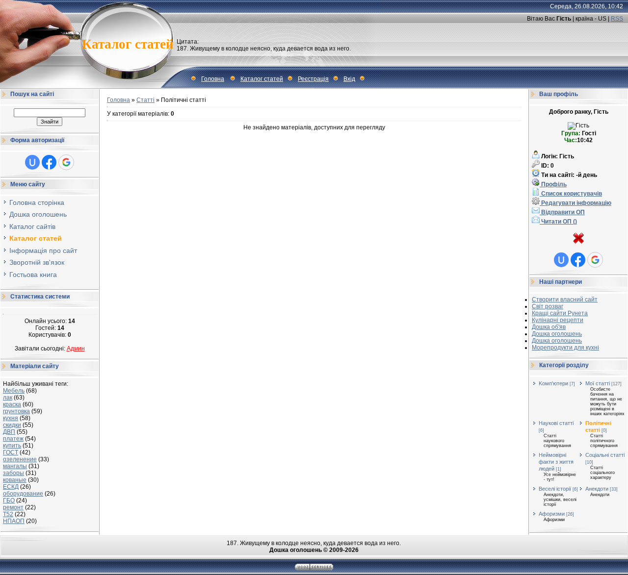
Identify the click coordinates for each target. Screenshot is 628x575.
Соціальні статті (605, 455)
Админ (76, 348)
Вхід (349, 78)
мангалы (15, 466)
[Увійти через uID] (32, 162)
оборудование (23, 493)
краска (12, 404)
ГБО (9, 500)
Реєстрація (313, 78)
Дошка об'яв (549, 327)
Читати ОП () (558, 221)
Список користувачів (571, 193)
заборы (13, 473)
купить (12, 445)
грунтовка (16, 411)
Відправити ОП (562, 212)
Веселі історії (555, 489)
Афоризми (552, 514)
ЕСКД (11, 486)
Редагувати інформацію (575, 203)
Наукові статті (556, 423)
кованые (14, 479)
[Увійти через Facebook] (49, 162)
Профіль (553, 184)
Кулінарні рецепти (557, 320)
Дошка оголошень (557, 333)
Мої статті (597, 383)
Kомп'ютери (553, 383)
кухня (10, 418)
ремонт (13, 507)
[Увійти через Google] (66, 162)
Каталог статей (261, 78)
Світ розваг (547, 306)
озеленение (20, 459)
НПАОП (14, 521)
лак (7, 397)
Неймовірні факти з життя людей (556, 462)
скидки (12, 425)
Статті (145, 100)
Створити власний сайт (565, 299)
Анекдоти (596, 489)
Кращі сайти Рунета (560, 313)
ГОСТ (10, 452)
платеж (13, 438)
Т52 (8, 514)
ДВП (9, 431)
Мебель (14, 390)
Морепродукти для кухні (565, 347)
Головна (212, 78)
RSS (617, 18)
